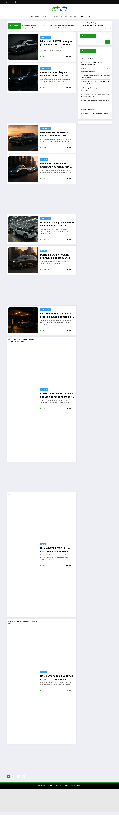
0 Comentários (45, 56)
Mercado (43, 250)
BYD (49, 16)
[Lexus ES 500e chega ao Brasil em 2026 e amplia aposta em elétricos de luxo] (23, 78)
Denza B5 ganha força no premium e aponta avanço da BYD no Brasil (82, 27)
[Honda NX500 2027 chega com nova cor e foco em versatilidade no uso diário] (23, 554)
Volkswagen (64, 16)
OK (108, 41)
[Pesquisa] (110, 17)
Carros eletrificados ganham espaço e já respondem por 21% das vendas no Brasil (56, 395)
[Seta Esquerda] (106, 27)
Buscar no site (88, 36)
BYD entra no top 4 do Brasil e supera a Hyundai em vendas (56, 678)
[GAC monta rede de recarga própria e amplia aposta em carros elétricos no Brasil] (23, 320)
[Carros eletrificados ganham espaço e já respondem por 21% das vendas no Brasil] (23, 399)
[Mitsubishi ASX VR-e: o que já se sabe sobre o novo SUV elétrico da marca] (23, 46)
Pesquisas (44, 159)
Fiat (71, 16)
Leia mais (68, 56)
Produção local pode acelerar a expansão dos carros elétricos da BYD (50, 27)
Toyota (56, 16)
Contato (50, 785)
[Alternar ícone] (8, 16)
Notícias (43, 16)
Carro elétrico (45, 37)
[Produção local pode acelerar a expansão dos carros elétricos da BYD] (23, 229)
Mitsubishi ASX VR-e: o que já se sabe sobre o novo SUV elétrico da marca (56, 43)
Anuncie (65, 785)
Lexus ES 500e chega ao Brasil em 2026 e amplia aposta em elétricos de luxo (56, 74)
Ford (75, 16)
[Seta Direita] (109, 27)
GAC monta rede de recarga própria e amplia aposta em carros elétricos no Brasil (56, 315)
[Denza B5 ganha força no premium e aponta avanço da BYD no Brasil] (23, 260)
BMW (81, 16)
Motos (43, 544)
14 (18, 776)
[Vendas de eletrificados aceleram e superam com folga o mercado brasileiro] (23, 169)
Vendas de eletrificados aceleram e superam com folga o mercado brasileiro (55, 165)
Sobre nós (58, 785)
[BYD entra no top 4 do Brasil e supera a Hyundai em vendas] (23, 681)
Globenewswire (34, 16)
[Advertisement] (59, 800)
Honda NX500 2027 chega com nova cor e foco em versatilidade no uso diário (55, 550)
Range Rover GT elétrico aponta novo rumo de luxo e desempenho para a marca (56, 134)
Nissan (87, 16)
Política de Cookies (76, 785)
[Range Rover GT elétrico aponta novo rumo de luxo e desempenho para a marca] (23, 138)
